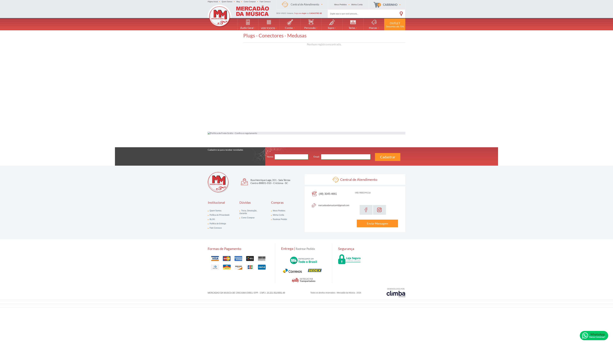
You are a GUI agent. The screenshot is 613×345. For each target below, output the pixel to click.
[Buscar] (396, 13)
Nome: (270, 156)
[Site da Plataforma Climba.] (395, 292)
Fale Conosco (265, 2)
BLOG (212, 219)
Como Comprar (250, 2)
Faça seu (300, 13)
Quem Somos (227, 2)
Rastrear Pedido (279, 219)
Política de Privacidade (219, 215)
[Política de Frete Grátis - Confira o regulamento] (306, 133)
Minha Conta (278, 215)
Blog (238, 2)
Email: (317, 156)
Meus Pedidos (278, 211)
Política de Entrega (217, 223)
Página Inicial (213, 2)
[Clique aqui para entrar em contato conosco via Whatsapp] (594, 335)
